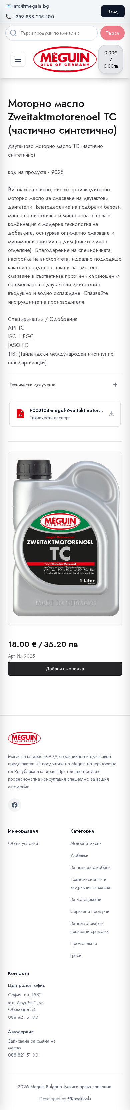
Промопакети (83, 943)
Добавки (79, 855)
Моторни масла (86, 843)
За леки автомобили (90, 867)
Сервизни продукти (89, 911)
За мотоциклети (85, 899)
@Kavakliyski (79, 1098)
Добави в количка (65, 668)
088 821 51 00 (23, 1017)
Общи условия (23, 843)
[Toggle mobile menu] (18, 59)
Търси (112, 33)
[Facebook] (14, 805)
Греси (75, 955)
